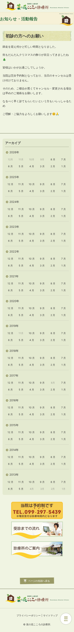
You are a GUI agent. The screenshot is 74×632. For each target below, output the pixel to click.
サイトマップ (50, 615)
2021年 (14, 276)
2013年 (14, 474)
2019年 (14, 326)
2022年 (14, 251)
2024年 (14, 201)
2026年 (14, 152)
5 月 (21, 166)
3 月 (42, 166)
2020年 (14, 301)
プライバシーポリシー (29, 615)
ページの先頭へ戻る (39, 580)
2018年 (14, 350)
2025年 (14, 177)
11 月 (21, 184)
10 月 (32, 184)
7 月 (63, 159)
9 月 (42, 184)
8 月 (53, 159)
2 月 (53, 166)
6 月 (10, 166)
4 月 (31, 166)
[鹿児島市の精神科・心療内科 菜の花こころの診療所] (37, 6)
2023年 (14, 226)
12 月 (10, 184)
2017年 (13, 375)
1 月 (63, 166)
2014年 (14, 450)
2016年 (14, 400)
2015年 (14, 425)
